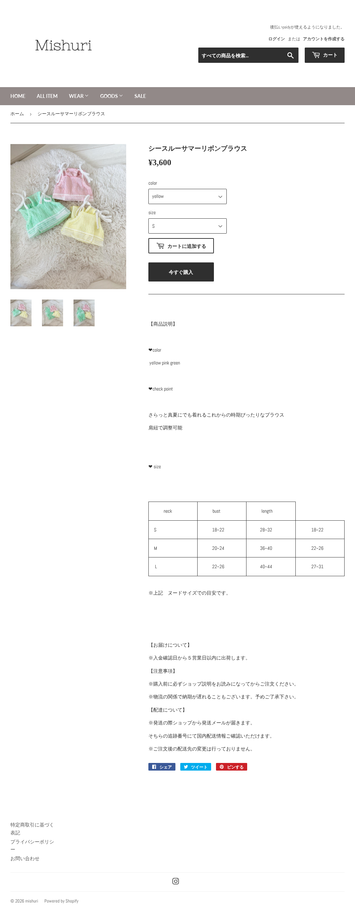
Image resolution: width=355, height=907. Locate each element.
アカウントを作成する (324, 39)
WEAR (77, 96)
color (152, 183)
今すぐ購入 (181, 272)
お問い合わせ (25, 858)
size (152, 212)
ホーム (17, 114)
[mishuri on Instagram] (175, 882)
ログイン (276, 39)
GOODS (109, 96)
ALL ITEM (47, 96)
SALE (140, 96)
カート (330, 55)
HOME (17, 96)
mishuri (31, 901)
